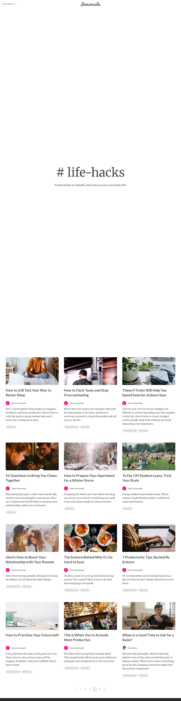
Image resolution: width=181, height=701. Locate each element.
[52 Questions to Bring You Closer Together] (32, 456)
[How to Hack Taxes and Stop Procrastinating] (90, 371)
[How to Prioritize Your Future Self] (32, 616)
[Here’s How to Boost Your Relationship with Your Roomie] (32, 538)
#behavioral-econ (71, 427)
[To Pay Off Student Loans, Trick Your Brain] (148, 456)
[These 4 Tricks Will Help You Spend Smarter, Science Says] (148, 371)
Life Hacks (7, 4)
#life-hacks (11, 427)
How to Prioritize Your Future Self (32, 635)
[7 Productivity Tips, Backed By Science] (148, 538)
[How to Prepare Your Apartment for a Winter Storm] (90, 456)
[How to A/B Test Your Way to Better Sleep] (32, 371)
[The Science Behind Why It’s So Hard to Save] (90, 538)
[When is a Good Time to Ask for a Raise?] (148, 616)
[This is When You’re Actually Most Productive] (90, 616)
